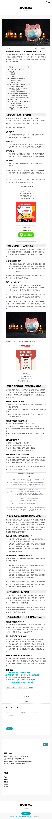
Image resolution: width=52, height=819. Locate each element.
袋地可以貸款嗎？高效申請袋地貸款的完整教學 (14, 758)
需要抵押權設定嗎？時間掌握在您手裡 (19, 84)
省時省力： (14, 71)
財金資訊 (6, 784)
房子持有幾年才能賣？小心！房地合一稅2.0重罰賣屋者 (22, 675)
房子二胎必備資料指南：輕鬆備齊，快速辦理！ (20, 682)
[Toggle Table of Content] (28, 67)
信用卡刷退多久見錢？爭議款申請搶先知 (18, 672)
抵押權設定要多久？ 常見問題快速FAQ (19, 101)
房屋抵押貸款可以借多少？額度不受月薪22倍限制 (21, 680)
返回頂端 (25, 813)
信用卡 (5, 777)
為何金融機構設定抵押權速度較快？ (20, 95)
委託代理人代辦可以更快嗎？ (18, 105)
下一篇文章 (25, 701)
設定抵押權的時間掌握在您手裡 (19, 92)
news (5, 776)
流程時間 (20, 687)
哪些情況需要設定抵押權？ (18, 86)
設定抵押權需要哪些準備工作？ (19, 88)
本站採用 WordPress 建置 (15, 816)
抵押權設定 (14, 687)
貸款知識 (8, 48)
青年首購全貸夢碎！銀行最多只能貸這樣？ (19, 677)
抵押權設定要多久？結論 (15, 99)
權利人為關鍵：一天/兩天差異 (16, 78)
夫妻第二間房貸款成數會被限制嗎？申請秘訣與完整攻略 (16, 756)
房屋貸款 (6, 781)
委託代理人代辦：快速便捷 (16, 69)
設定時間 (25, 687)
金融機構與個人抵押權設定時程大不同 (19, 93)
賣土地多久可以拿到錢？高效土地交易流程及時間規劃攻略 (16, 759)
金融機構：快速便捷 (16, 80)
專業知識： (14, 73)
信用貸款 (6, 779)
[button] (46, 2)
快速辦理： (14, 76)
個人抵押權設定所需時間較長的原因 (20, 97)
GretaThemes (31, 816)
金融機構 (31, 687)
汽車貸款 (6, 782)
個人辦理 (8, 687)
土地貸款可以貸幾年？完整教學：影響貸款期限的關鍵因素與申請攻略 (18, 761)
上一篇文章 (26, 696)
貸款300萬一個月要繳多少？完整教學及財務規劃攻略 (15, 763)
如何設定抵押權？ (15, 90)
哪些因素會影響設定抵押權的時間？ (20, 107)
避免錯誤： (14, 75)
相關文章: (13, 109)
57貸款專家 (26, 8)
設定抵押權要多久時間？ (17, 103)
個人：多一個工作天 (16, 82)
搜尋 (5, 742)
